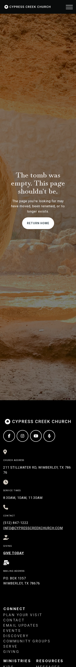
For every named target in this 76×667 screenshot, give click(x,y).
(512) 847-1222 (15, 523)
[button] (69, 7)
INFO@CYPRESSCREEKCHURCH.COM (33, 528)
